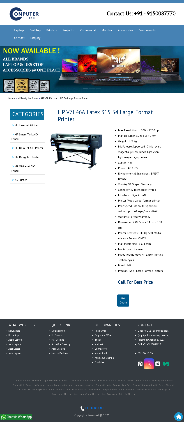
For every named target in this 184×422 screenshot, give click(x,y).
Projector (69, 30)
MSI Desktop (58, 339)
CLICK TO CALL (94, 408)
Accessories (125, 30)
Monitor (107, 30)
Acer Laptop (14, 348)
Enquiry (35, 38)
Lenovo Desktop (60, 353)
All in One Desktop (61, 344)
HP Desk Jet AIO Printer (29, 148)
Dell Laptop (14, 330)
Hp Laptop (13, 335)
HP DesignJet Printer (27, 157)
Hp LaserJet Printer (26, 125)
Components (147, 30)
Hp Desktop (57, 335)
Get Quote (123, 300)
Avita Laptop (14, 353)
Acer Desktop (58, 348)
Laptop (19, 30)
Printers (51, 30)
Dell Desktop (58, 330)
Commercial (88, 30)
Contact (19, 38)
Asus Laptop (14, 344)
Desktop (35, 30)
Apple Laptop (15, 339)
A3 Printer (21, 180)
